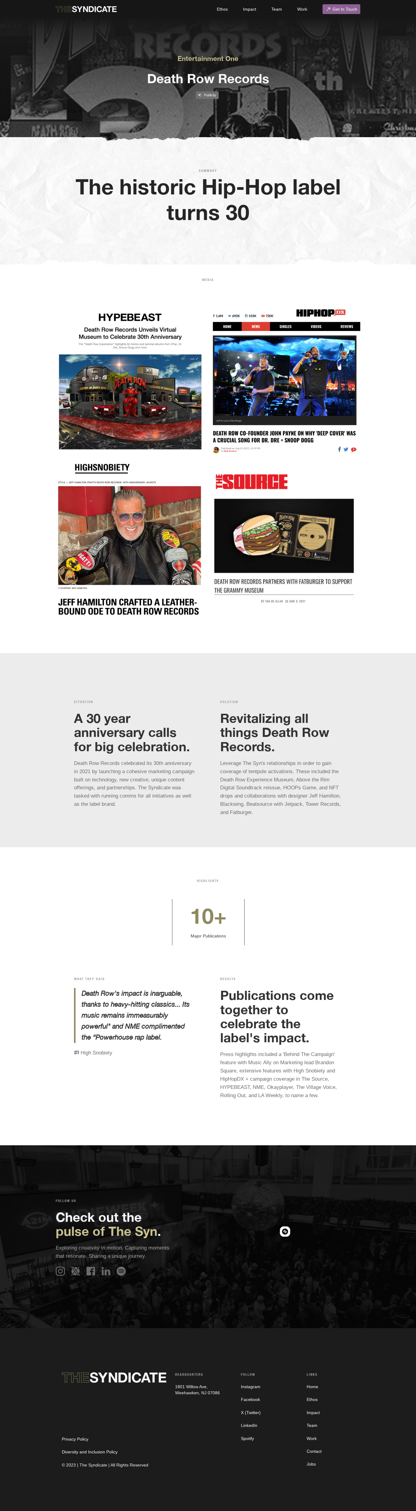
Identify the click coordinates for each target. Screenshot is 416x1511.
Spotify (247, 1438)
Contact (314, 1451)
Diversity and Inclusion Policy (90, 1451)
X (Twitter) (251, 1412)
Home (312, 1386)
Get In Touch (341, 9)
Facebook (250, 1399)
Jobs (311, 1464)
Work (302, 9)
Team (276, 9)
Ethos (222, 9)
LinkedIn (249, 1425)
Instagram (250, 1386)
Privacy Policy (75, 1439)
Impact (249, 9)
